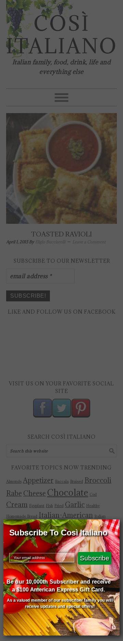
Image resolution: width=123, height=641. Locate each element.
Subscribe (94, 558)
